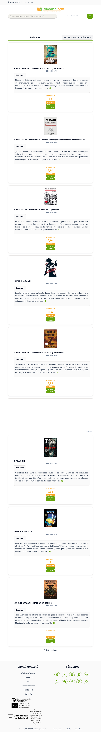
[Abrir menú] (90, 16)
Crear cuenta (28, 2)
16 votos (50, 246)
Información (28, 677)
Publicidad (28, 690)
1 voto (50, 568)
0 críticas (50, 391)
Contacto (28, 694)
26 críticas (50, 107)
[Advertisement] (53, 28)
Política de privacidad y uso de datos (67, 729)
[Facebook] (57, 674)
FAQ (28, 681)
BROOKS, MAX (51, 71)
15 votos (50, 318)
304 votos (50, 105)
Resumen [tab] (20, 75)
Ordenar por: (78, 37)
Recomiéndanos (28, 686)
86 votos (50, 176)
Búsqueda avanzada (75, 16)
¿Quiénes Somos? (28, 673)
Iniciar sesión (15, 2)
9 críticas (50, 178)
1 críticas (50, 249)
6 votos (50, 389)
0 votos (50, 639)
